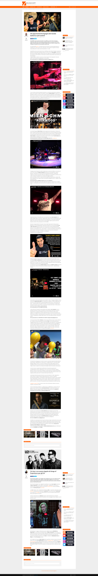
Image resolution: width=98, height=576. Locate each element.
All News (26, 8)
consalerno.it (55, 138)
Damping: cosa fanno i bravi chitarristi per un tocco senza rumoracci (69, 75)
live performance (50, 486)
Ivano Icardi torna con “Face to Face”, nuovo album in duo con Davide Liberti (42, 434)
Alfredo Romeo (26, 36)
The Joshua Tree (50, 540)
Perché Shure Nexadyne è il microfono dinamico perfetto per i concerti (69, 72)
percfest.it (52, 328)
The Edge (37, 492)
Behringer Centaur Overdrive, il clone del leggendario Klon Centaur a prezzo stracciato (69, 80)
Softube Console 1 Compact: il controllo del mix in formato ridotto (55, 434)
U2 (48, 485)
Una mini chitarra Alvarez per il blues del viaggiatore (49, 570)
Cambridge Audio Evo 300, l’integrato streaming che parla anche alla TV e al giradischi (29, 434)
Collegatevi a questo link (34, 383)
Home (23, 8)
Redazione (31, 435)
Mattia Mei (37, 474)
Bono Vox (31, 491)
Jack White (42, 487)
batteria (37, 46)
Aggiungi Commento (26, 40)
